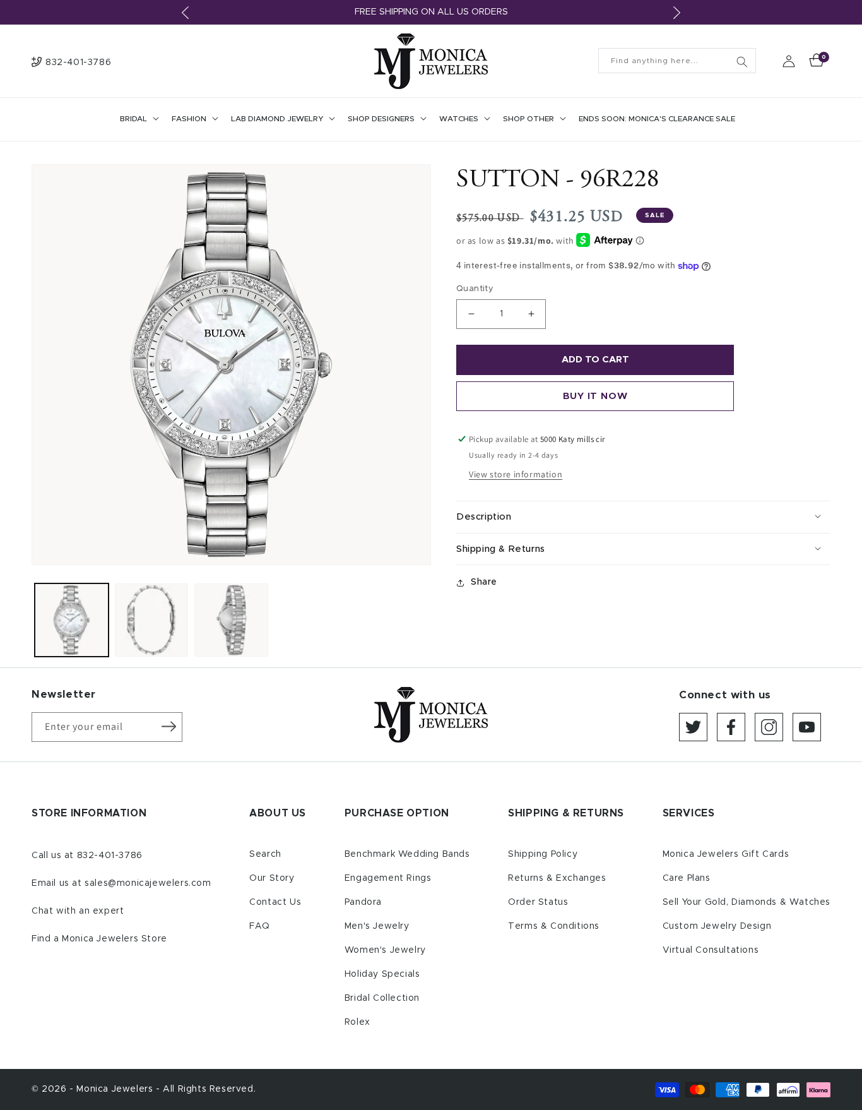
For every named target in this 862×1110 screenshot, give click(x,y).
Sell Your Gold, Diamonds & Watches (746, 902)
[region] (431, 12)
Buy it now (595, 396)
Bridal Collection (382, 998)
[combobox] (677, 60)
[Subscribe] (168, 726)
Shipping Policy (542, 854)
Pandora (363, 902)
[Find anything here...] (742, 62)
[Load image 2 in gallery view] (152, 620)
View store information (515, 474)
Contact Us (275, 902)
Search (265, 854)
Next (677, 12)
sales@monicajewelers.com (148, 883)
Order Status (538, 902)
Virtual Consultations (711, 950)
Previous (185, 12)
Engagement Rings (388, 878)
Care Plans (687, 878)
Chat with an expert (78, 911)
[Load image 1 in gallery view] (72, 620)
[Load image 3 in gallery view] (231, 620)
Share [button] (484, 582)
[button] (138, 119)
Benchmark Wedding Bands (407, 854)
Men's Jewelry (377, 926)
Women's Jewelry (385, 950)
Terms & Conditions (553, 926)
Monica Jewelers (116, 1089)
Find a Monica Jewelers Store (99, 938)
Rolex (357, 1022)
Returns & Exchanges (557, 878)
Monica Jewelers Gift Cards (726, 854)
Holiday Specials (382, 974)
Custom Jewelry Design (717, 926)
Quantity (474, 289)
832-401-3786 (110, 855)
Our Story (271, 878)
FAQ (259, 926)
